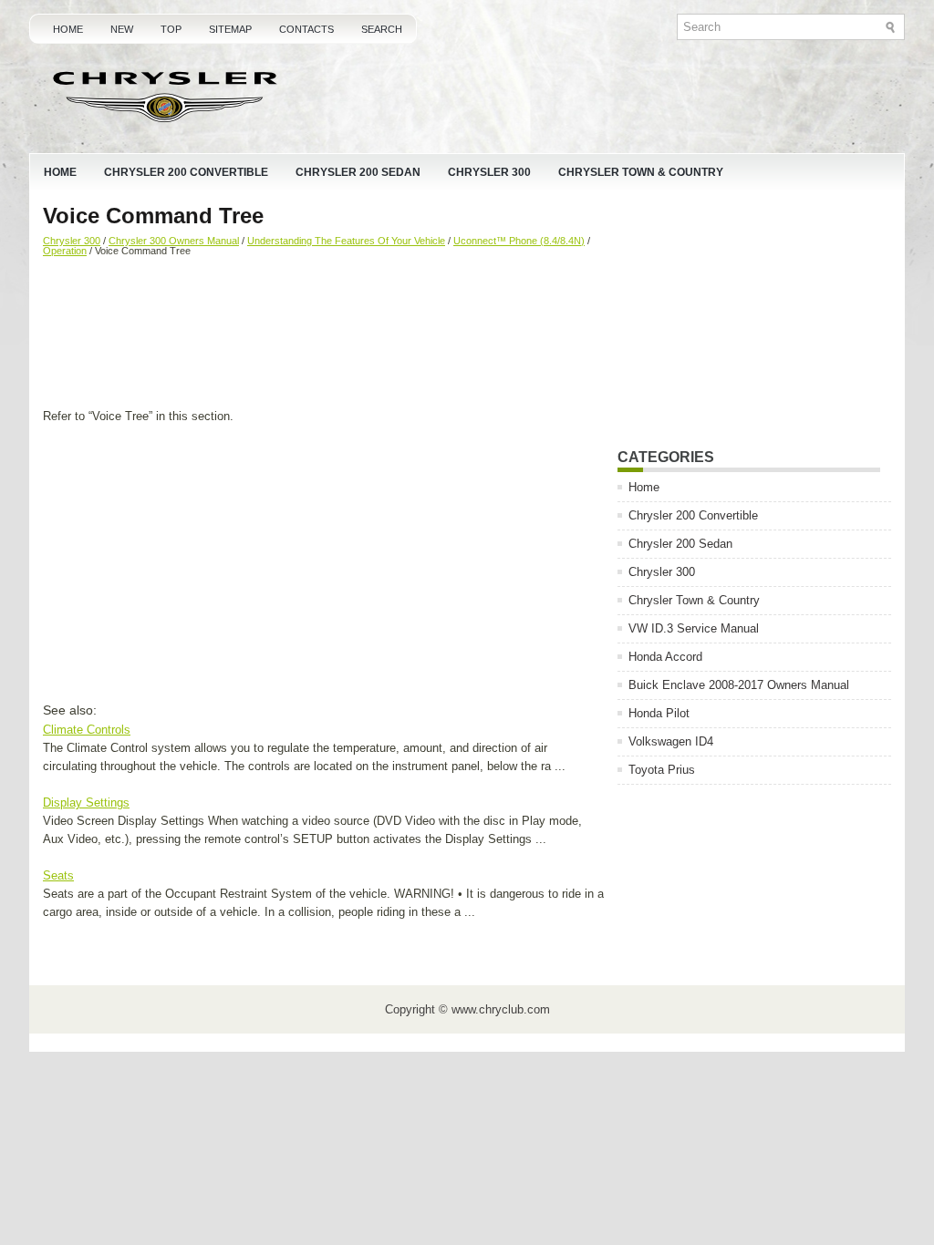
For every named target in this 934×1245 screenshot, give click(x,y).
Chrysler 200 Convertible (186, 172)
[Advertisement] (323, 334)
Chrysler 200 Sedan (358, 172)
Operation (65, 250)
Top (171, 29)
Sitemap (230, 29)
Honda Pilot (659, 713)
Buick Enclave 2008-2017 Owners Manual (738, 685)
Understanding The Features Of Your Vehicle (346, 240)
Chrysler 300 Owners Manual (174, 240)
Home (68, 29)
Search (381, 29)
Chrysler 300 (489, 172)
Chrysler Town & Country (640, 172)
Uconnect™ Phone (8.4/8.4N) (519, 240)
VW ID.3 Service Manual (693, 628)
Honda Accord (665, 657)
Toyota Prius (661, 770)
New (121, 29)
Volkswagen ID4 (670, 741)
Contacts (306, 29)
